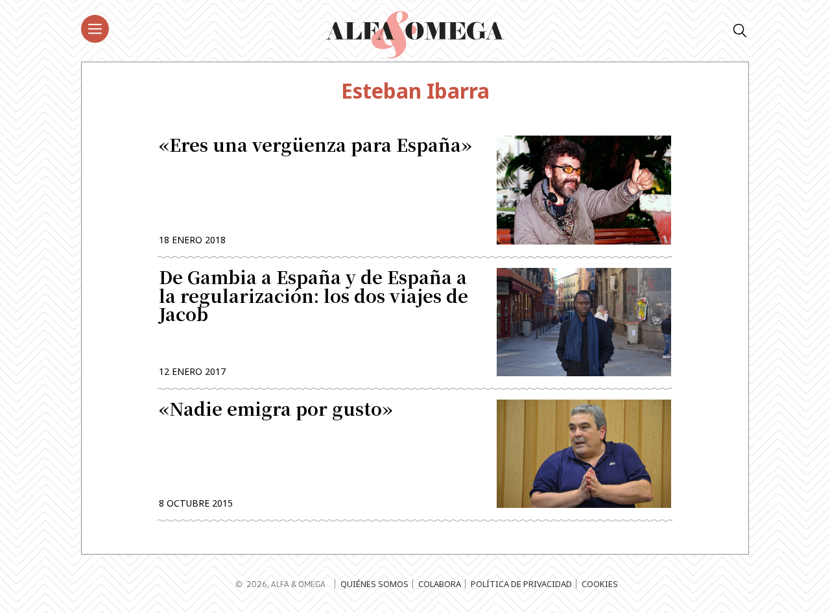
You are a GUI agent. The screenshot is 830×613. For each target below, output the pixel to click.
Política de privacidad (521, 584)
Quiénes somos (374, 584)
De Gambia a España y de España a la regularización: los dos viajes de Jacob (313, 297)
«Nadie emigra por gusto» (275, 410)
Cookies (600, 584)
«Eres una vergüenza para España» (315, 146)
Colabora (439, 584)
